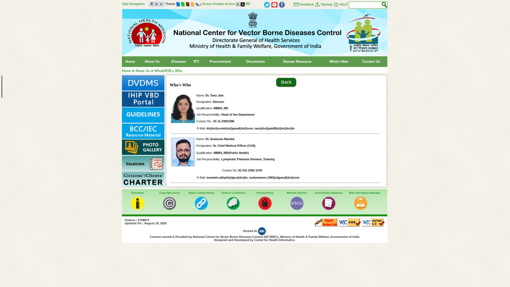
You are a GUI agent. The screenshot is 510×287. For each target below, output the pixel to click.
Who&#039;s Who (168, 71)
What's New (338, 62)
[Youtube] (274, 4)
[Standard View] (238, 4)
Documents (255, 62)
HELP (343, 4)
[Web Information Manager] (360, 209)
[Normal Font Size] (156, 3)
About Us (152, 62)
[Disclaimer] (137, 209)
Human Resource (297, 62)
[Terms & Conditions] (233, 209)
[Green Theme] (183, 4)
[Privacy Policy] (265, 209)
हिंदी (247, 4)
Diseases (178, 62)
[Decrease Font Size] (161, 3)
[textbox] (365, 5)
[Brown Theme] (188, 4)
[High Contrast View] (243, 4)
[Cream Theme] (192, 4)
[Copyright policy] (169, 209)
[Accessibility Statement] (328, 209)
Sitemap (327, 4)
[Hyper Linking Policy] (201, 209)
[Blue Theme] (178, 4)
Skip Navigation (133, 4)
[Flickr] (282, 4)
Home (130, 62)
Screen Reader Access (218, 4)
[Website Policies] (297, 209)
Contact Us (371, 62)
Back (286, 82)
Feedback (307, 4)
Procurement (220, 62)
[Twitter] (267, 4)
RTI (196, 62)
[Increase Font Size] (152, 3)
